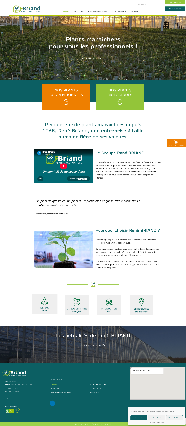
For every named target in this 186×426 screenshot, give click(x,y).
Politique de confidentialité (156, 422)
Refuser (157, 418)
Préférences (174, 418)
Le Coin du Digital (105, 424)
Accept (138, 418)
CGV (6, 399)
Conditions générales (82, 424)
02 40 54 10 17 (13, 389)
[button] (93, 345)
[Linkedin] (52, 403)
